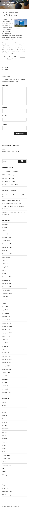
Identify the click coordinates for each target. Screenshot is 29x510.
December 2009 (7, 359)
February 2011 (6, 316)
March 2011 (5, 313)
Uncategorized (6, 465)
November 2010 (7, 326)
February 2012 (6, 277)
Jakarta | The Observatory (9, 206)
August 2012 (6, 257)
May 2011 (5, 306)
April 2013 (5, 230)
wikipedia (22, 57)
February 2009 (6, 392)
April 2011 (5, 310)
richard (16, 12)
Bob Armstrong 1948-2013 (10, 185)
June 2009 (5, 379)
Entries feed (5, 488)
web (3, 468)
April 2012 (5, 270)
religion (4, 438)
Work (6, 67)
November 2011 (6, 287)
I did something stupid (8, 175)
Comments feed (7, 491)
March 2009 (5, 389)
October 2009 (6, 366)
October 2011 (6, 290)
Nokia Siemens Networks (9, 35)
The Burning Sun (16, 203)
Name (4, 107)
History (4, 415)
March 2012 (5, 273)
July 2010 (5, 339)
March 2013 (5, 234)
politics (4, 432)
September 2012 (7, 254)
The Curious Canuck (10, 3)
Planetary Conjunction (8, 181)
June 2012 (5, 263)
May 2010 (5, 346)
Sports (4, 448)
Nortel (9, 59)
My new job (5, 214)
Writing (4, 475)
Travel (4, 461)
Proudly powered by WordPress (10, 506)
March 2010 (5, 352)
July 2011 (4, 300)
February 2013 (6, 237)
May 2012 (5, 267)
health (4, 412)
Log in (4, 485)
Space (4, 445)
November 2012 (7, 247)
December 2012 (7, 244)
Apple (4, 402)
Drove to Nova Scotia (8, 178)
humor (4, 419)
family (4, 405)
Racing (4, 435)
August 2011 (6, 296)
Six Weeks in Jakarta (14, 200)
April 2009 (5, 385)
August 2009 (6, 372)
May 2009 (5, 382)
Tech (3, 452)
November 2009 (7, 362)
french (4, 409)
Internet (4, 422)
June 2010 (5, 343)
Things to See (6, 458)
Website (4, 124)
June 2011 (5, 303)
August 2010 (6, 336)
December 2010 (7, 323)
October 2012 (6, 250)
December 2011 (6, 283)
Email (4, 116)
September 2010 (7, 333)
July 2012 (5, 260)
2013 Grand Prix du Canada (10, 171)
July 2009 (5, 376)
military (4, 425)
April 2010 (5, 349)
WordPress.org (6, 495)
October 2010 (6, 329)
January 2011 (6, 320)
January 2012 (6, 280)
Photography (6, 428)
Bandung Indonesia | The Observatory (13, 212)
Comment (5, 85)
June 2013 (5, 224)
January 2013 (6, 240)
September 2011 (7, 293)
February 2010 (6, 356)
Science (4, 442)
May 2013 (5, 227)
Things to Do (6, 455)
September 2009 (7, 369)
